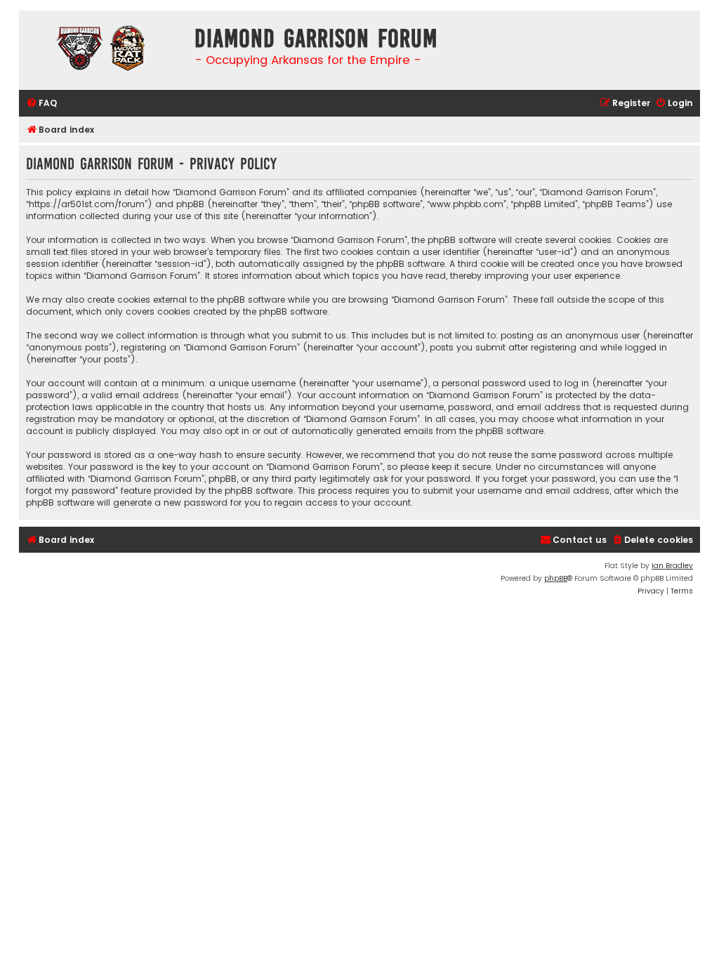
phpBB (555, 578)
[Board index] (103, 50)
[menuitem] (41, 103)
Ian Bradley (672, 565)
